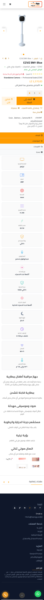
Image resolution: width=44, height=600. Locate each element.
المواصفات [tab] (36, 140)
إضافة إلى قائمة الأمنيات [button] (30, 108)
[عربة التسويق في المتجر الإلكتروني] (10, 4)
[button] (40, 30)
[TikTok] (20, 508)
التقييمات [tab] (36, 146)
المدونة (39, 550)
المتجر (36, 58)
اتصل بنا (39, 527)
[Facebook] (40, 508)
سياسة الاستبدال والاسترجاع (32, 538)
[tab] (22, 152)
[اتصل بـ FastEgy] (5, 595)
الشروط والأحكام (36, 557)
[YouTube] (15, 508)
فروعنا (40, 531)
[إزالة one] (39, 93)
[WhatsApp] (30, 508)
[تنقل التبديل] (4, 4)
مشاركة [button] (14, 108)
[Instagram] (35, 508)
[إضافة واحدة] (29, 93)
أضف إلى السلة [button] (28, 100)
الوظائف (39, 560)
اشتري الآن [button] (8, 100)
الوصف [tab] (38, 135)
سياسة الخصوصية (36, 553)
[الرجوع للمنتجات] (5, 58)
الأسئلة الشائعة (36, 535)
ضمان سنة (37, 112)
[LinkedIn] (25, 508)
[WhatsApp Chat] (38, 594)
